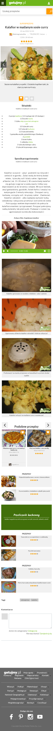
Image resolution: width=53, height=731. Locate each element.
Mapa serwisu (32, 675)
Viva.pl (44, 686)
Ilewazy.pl (34, 691)
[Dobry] (26, 41)
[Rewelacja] (31, 41)
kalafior (34, 600)
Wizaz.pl (10, 686)
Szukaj (49, 11)
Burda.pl (30, 703)
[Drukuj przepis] (32, 98)
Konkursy (7, 675)
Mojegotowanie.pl (18, 699)
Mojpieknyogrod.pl (16, 703)
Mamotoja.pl (32, 686)
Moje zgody (28, 672)
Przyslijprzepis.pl (36, 699)
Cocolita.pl (41, 703)
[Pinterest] (21, 716)
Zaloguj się (32, 631)
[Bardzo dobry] (29, 41)
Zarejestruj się (46, 633)
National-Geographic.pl (14, 695)
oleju (22, 121)
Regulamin (19, 675)
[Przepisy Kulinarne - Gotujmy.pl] (17, 3)
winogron (34, 121)
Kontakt (45, 675)
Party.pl (10, 691)
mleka (30, 142)
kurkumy (31, 129)
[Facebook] (12, 716)
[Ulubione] (22, 432)
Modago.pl (21, 691)
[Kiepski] (22, 41)
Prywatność (42, 672)
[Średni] (24, 41)
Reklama (17, 678)
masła (30, 119)
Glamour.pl (32, 695)
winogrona (25, 600)
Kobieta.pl (44, 695)
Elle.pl (43, 691)
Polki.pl (21, 686)
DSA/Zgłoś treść (32, 678)
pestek (28, 121)
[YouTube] (40, 716)
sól (26, 124)
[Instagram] (31, 716)
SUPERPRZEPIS (26, 23)
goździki (27, 137)
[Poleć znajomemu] (26, 98)
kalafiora (18, 116)
